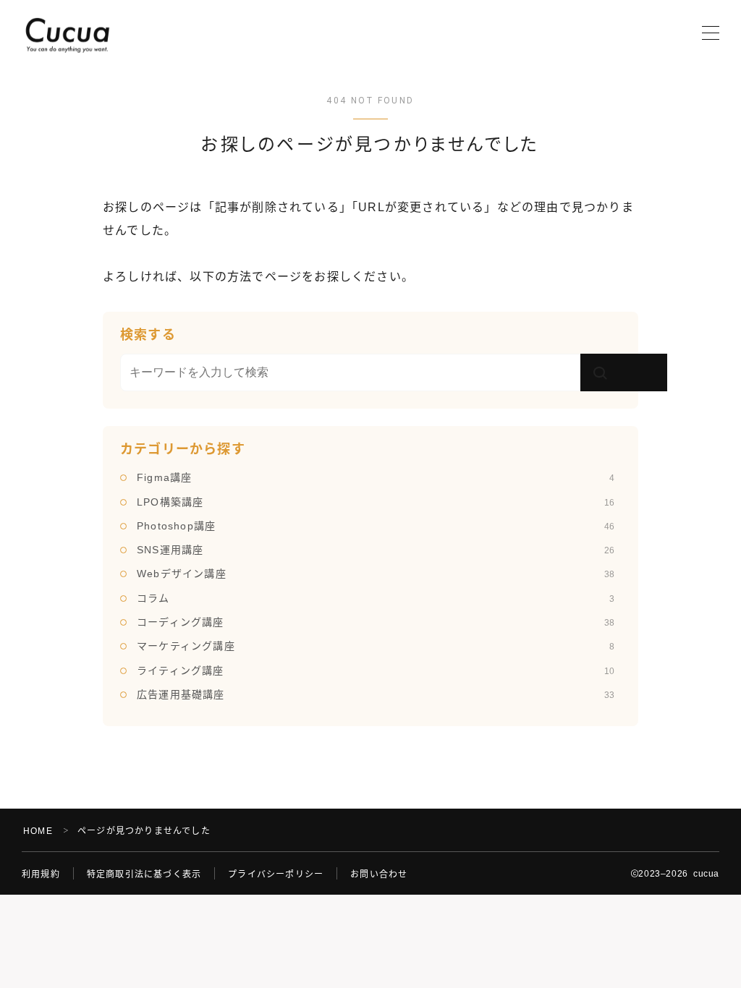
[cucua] (67, 33)
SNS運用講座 (375, 549)
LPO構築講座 (375, 502)
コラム (375, 598)
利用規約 (41, 874)
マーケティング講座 (375, 646)
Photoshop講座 (375, 526)
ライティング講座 (375, 670)
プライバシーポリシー (275, 874)
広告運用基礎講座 (375, 694)
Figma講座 (375, 477)
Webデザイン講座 (375, 573)
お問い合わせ (378, 874)
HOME (38, 831)
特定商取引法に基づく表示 (144, 874)
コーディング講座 (375, 622)
